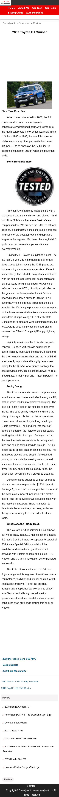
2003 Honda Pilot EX (15, 759)
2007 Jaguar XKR (14, 730)
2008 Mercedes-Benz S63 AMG (19, 658)
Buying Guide (15, 12)
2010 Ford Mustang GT (15, 671)
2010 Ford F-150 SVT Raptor (16, 688)
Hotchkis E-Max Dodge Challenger (22, 767)
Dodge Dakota (10, 664)
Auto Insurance (34, 12)
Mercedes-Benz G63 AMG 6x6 (21, 738)
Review (37, 23)
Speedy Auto (9, 23)
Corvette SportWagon (16, 722)
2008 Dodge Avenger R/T (18, 706)
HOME (11, 8)
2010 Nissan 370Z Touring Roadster (19, 681)
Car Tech (37, 8)
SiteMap (31, 785)
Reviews (23, 23)
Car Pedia (50, 8)
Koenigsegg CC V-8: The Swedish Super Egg (28, 714)
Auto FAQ (23, 8)
